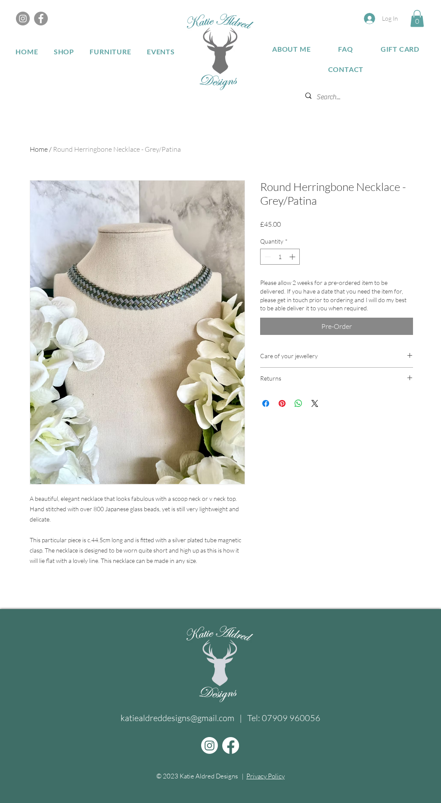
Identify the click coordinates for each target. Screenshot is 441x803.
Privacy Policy (265, 776)
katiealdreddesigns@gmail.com (177, 717)
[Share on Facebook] (266, 403)
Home (39, 149)
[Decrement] (266, 256)
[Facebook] (41, 18)
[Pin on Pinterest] (282, 403)
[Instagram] (23, 18)
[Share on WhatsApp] (298, 403)
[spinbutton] (280, 256)
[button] (417, 18)
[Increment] (293, 256)
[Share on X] (315, 403)
